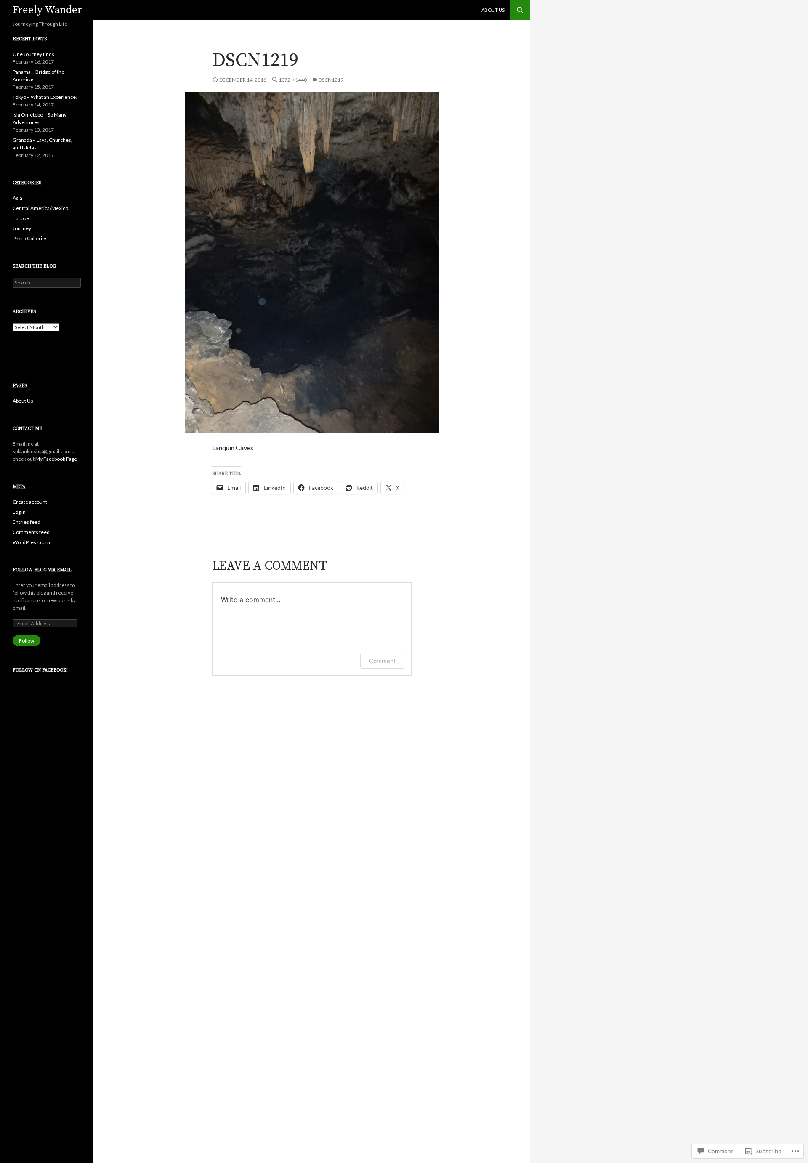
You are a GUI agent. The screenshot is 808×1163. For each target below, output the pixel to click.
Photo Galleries (30, 238)
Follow (26, 640)
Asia (17, 198)
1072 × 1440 (293, 80)
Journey (22, 228)
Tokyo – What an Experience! (45, 97)
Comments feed (31, 532)
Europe (21, 218)
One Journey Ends (33, 54)
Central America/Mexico (40, 208)
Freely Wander (47, 10)
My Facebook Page (56, 459)
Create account (30, 502)
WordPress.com (31, 542)
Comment (382, 660)
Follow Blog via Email (42, 570)
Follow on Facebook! (40, 670)
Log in (19, 512)
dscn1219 (331, 80)
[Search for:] (47, 282)
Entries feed (26, 522)
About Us (493, 10)
